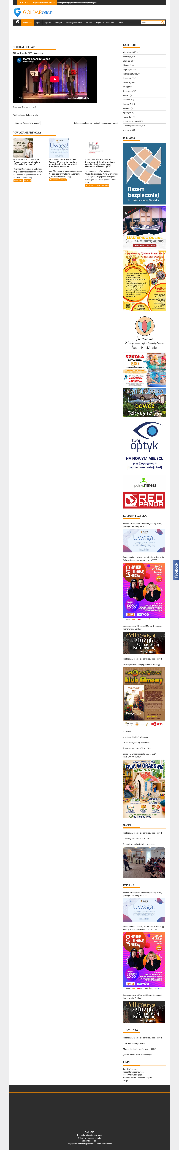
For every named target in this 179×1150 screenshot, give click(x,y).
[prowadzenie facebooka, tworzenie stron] (144, 508)
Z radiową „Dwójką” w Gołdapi (135, 737)
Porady (126, 104)
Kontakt (121, 23)
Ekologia (126, 61)
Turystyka (58, 23)
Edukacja (27, 180)
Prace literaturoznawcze (133, 1072)
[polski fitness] (144, 490)
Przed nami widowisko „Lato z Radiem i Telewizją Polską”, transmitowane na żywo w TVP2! (143, 558)
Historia (126, 65)
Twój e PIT (89, 1132)
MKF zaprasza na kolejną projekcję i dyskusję (141, 664)
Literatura (127, 78)
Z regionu (127, 130)
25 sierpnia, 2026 (21, 160)
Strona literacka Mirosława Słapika (137, 1078)
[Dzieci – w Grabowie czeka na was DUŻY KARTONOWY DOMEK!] (144, 789)
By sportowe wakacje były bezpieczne (139, 844)
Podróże (126, 100)
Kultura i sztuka (32, 115)
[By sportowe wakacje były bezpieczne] (144, 862)
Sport (38, 23)
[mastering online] (144, 249)
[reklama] (144, 311)
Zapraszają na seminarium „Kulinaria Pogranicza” (86, 3)
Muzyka (126, 82)
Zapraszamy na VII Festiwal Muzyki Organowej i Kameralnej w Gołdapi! (142, 627)
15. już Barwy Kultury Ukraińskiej (136, 743)
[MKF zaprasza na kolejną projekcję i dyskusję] (144, 697)
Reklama (89, 23)
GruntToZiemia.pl (130, 1069)
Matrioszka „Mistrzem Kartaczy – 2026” (139, 1049)
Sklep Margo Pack (89, 1141)
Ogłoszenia (128, 91)
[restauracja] (144, 417)
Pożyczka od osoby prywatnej (89, 1135)
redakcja (39, 53)
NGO (125, 87)
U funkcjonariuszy (102, 185)
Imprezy (48, 23)
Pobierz (126, 95)
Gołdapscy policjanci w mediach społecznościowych (95, 123)
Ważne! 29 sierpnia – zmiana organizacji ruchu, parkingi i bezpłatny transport (142, 525)
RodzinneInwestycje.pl (132, 1075)
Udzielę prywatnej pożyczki (89, 1138)
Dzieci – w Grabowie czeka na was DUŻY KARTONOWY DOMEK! (139, 755)
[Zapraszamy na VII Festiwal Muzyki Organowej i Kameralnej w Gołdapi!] (144, 643)
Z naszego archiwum (74, 23)
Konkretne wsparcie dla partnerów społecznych (142, 659)
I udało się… (127, 731)
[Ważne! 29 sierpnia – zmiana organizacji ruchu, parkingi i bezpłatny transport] (144, 541)
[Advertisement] (118, 12)
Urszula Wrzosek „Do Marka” (28, 123)
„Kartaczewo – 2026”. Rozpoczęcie (137, 1055)
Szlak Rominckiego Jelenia (134, 1043)
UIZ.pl (125, 1081)
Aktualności (27, 23)
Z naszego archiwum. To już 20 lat (137, 748)
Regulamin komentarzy (105, 23)
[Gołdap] (17, 21)
